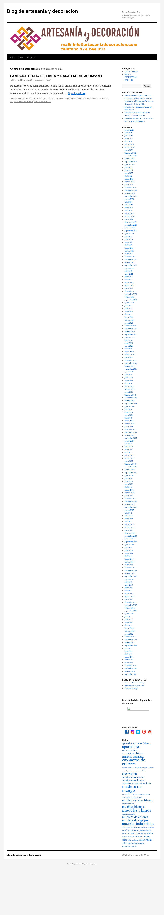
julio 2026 (128, 132)
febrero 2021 (129, 320)
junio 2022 (129, 273)
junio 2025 (129, 170)
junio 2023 (129, 239)
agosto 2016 (129, 475)
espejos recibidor (143, 783)
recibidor (148, 833)
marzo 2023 (129, 248)
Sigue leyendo (76, 93)
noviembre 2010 (131, 668)
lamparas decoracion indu (21, 101)
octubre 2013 (130, 573)
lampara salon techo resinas (95, 98)
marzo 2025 (129, 178)
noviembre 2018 (131, 397)
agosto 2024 (129, 199)
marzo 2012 (129, 628)
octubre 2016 (130, 469)
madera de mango (132, 788)
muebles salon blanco (133, 833)
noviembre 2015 (131, 501)
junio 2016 (129, 481)
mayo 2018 (129, 415)
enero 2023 (129, 253)
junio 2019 (129, 377)
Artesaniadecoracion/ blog (134, 682)
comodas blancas (148, 768)
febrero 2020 (129, 354)
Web (20, 57)
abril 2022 (128, 279)
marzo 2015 (129, 524)
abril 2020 (128, 348)
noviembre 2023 (131, 225)
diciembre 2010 (130, 665)
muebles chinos (136, 810)
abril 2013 (128, 590)
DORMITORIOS (29, 98)
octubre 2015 (130, 504)
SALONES (48, 98)
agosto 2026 (129, 129)
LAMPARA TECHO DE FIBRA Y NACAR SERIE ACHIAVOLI (56, 75)
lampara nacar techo (73, 98)
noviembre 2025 (131, 155)
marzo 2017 (129, 455)
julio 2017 (128, 443)
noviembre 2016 (131, 466)
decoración (129, 773)
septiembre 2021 (131, 299)
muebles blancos (133, 806)
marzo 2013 (129, 593)
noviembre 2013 (131, 570)
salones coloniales (128, 836)
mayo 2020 (129, 345)
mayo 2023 (129, 242)
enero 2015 (129, 530)
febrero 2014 (129, 561)
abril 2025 (128, 176)
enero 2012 (129, 633)
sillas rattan (145, 839)
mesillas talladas (136, 797)
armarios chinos (133, 753)
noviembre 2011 (131, 639)
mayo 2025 (129, 173)
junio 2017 (129, 446)
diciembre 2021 (130, 291)
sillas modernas (133, 840)
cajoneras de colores (133, 761)
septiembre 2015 (131, 507)
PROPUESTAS (131, 77)
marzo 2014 (129, 559)
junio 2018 (129, 412)
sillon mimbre (126, 846)
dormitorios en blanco (133, 780)
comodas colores (127, 771)
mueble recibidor (128, 804)
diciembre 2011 (130, 636)
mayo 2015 (129, 518)
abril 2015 (128, 521)
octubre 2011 (130, 642)
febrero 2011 (129, 659)
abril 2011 (128, 654)
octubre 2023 (130, 227)
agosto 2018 (129, 406)
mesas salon (126, 797)
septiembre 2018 (131, 403)
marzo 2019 (129, 386)
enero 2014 (129, 564)
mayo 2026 (129, 138)
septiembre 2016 (131, 472)
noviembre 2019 (131, 363)
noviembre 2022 (131, 259)
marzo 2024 (129, 213)
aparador (127, 743)
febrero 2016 (129, 492)
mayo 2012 (129, 622)
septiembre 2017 (131, 438)
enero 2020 (129, 357)
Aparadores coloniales (129, 750)
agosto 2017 (129, 441)
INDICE (40, 98)
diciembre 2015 (130, 498)
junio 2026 (129, 135)
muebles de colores (135, 817)
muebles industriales (138, 823)
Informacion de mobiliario (134, 685)
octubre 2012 (130, 608)
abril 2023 (128, 245)
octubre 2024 (130, 193)
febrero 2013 (129, 596)
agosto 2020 (129, 337)
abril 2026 (128, 141)
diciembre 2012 (130, 602)
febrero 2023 (129, 250)
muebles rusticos (145, 830)
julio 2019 (128, 374)
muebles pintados (130, 830)
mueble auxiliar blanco (137, 800)
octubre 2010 (130, 671)
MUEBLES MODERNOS (131, 827)
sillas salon (127, 842)
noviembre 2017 (131, 432)
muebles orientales (147, 827)
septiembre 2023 (131, 230)
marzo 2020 (129, 351)
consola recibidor (140, 771)
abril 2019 (128, 383)
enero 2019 (129, 392)
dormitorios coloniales (133, 777)
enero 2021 (129, 322)
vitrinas (134, 846)
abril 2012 (128, 625)
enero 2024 (129, 219)
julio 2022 (128, 271)
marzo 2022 (129, 282)
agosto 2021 (129, 302)
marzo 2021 (129, 317)
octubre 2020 (130, 331)
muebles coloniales (128, 814)
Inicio (12, 57)
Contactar (30, 57)
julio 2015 (128, 512)
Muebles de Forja (131, 688)
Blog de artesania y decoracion (42, 10)
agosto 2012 (129, 613)
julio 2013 (128, 582)
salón (124, 839)
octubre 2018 (130, 400)
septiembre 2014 (131, 541)
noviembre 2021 (131, 294)
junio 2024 (129, 204)
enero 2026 (129, 150)
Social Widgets (72, 864)
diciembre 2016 (130, 464)
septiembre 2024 (131, 196)
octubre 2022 (130, 262)
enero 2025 (129, 184)
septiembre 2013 (131, 576)
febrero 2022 (129, 285)
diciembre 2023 (130, 222)
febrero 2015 (129, 527)
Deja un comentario (42, 101)
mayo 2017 (129, 449)
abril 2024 (128, 210)
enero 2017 (129, 461)
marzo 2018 (129, 420)
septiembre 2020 (131, 334)
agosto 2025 (129, 164)
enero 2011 (129, 662)
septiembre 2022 (131, 265)
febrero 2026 (129, 147)
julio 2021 (128, 305)
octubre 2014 (130, 538)
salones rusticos (143, 836)
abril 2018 (128, 417)
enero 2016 (129, 495)
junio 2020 (129, 343)
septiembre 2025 (131, 161)
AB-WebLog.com (90, 864)
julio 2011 (128, 648)
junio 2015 (129, 515)
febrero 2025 (129, 181)
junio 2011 (129, 651)
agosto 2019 (129, 371)
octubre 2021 (130, 297)
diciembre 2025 (130, 153)
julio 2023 (128, 236)
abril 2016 (128, 487)
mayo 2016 (129, 484)
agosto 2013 (129, 579)
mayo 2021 (129, 311)
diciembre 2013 (130, 567)
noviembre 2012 (131, 605)
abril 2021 (128, 314)
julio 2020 (128, 340)
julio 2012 (128, 616)
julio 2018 (128, 409)
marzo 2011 (129, 656)
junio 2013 (129, 584)
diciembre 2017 (130, 429)
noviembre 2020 (131, 328)
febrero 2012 (129, 631)
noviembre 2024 (131, 190)
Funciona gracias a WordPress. (137, 855)
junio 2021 (129, 308)
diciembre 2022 (130, 256)
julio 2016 (128, 478)
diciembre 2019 (130, 360)
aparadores (131, 746)
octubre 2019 (130, 366)
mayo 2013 (129, 587)
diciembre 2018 (130, 394)
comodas (137, 767)
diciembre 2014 (130, 533)
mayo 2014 (129, 553)
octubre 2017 (130, 435)
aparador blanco (142, 743)
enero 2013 (129, 599)
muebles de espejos (135, 820)
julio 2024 (128, 201)
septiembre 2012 (131, 610)
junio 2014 (129, 550)
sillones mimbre (138, 843)
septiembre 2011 (131, 645)
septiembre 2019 (131, 369)
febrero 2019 (129, 389)
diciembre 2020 (130, 325)
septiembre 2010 (131, 674)
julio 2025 (128, 167)
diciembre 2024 (130, 187)
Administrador (44, 79)
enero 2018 (129, 426)
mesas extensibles (144, 794)
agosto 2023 (129, 233)
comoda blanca (127, 768)
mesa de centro (129, 793)
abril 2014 (128, 556)
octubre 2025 (130, 158)
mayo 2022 (129, 276)
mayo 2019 (129, 380)
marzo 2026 (129, 144)
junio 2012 (129, 619)
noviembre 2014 (131, 536)
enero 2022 (129, 288)
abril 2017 (128, 452)
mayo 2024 (129, 207)
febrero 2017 (129, 458)
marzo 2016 (129, 489)
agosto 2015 (129, 510)
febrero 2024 (129, 216)
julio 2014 (128, 547)
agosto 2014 (129, 544)
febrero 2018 (129, 423)
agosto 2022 (129, 268)
